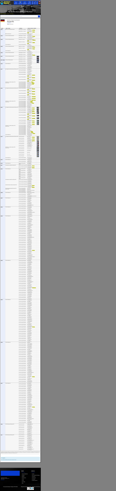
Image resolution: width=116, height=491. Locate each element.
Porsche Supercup (8, 33)
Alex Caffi (28, 420)
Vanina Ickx (28, 265)
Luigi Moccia (29, 338)
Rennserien (15, 3)
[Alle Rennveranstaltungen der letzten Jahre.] (20, 2)
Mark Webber (29, 90)
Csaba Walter (29, 172)
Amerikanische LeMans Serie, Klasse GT (10, 165)
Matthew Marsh (29, 240)
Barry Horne (29, 274)
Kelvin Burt (28, 402)
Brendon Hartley (29, 112)
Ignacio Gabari (29, 244)
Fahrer (23, 479)
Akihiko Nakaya (29, 390)
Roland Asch (29, 189)
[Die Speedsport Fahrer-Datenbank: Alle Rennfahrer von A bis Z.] (29, 2)
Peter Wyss (28, 354)
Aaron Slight (29, 315)
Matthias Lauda (29, 174)
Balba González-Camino (30, 418)
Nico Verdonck (29, 170)
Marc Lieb (28, 128)
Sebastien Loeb (29, 161)
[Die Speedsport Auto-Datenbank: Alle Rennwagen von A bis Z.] (35, 2)
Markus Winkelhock (29, 210)
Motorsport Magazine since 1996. (6, 473)
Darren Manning (29, 358)
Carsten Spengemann (30, 281)
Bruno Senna (29, 208)
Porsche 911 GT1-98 (21, 427)
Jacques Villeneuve (29, 33)
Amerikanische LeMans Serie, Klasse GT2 (10, 179)
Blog (37, 3)
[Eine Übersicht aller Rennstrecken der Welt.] (25, 2)
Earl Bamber (29, 74)
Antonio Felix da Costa (30, 37)
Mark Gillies (28, 233)
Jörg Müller (28, 431)
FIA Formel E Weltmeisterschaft (10, 29)
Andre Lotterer (29, 52)
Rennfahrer (29, 3)
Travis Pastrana (29, 235)
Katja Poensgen (29, 310)
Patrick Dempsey (29, 134)
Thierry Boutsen (29, 447)
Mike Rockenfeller (29, 179)
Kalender (23, 475)
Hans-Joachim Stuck (30, 440)
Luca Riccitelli (29, 249)
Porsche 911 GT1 (21, 447)
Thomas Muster (29, 333)
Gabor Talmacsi (29, 267)
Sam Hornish (29, 383)
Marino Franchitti (29, 397)
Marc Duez (28, 349)
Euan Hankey (29, 177)
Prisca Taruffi (29, 386)
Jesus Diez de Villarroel (30, 372)
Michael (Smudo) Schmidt (30, 237)
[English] (39, 1)
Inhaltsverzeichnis (34, 480)
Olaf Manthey (29, 226)
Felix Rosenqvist (29, 63)
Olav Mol (28, 217)
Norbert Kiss (29, 199)
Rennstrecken (25, 3)
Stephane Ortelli (29, 242)
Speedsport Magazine (3, 13)
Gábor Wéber (29, 308)
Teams (33, 3)
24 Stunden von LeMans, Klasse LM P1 (10, 125)
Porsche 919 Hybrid (21, 136)
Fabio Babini (29, 388)
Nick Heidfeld (29, 163)
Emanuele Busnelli (29, 262)
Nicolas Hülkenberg (29, 133)
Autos (35, 3)
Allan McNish (29, 438)
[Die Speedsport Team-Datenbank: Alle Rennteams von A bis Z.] (32, 2)
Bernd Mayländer (29, 258)
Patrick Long (29, 329)
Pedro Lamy (29, 436)
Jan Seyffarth (29, 253)
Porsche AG (11, 13)
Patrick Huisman (29, 347)
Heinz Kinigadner (29, 370)
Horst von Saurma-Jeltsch (30, 190)
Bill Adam (28, 342)
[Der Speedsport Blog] (37, 2)
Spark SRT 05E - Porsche (22, 52)
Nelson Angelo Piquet (30, 276)
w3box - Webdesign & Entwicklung (34, 486)
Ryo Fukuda (28, 365)
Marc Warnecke (29, 361)
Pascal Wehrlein (29, 31)
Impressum (33, 476)
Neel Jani (28, 72)
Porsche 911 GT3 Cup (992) (22, 44)
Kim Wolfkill (28, 301)
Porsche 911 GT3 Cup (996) (22, 260)
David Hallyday (29, 324)
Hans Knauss (29, 331)
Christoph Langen (29, 356)
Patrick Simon (29, 191)
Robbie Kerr (28, 313)
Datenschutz (34, 477)
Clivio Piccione (29, 285)
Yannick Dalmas (29, 427)
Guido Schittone (29, 422)
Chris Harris (28, 65)
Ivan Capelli (28, 340)
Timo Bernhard (29, 79)
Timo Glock (28, 44)
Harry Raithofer (29, 413)
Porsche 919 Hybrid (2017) (22, 72)
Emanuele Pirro (29, 159)
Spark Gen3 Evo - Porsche (22, 29)
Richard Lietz (29, 165)
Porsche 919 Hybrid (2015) (22, 107)
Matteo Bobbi (29, 260)
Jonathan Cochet (29, 411)
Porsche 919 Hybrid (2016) (22, 90)
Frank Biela (28, 201)
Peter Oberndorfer (29, 404)
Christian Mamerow (29, 290)
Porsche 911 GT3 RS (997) (22, 188)
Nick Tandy (28, 107)
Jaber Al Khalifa (29, 251)
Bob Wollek (28, 429)
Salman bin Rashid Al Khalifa (31, 212)
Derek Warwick (29, 203)
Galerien (23, 476)
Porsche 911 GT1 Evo (21, 436)
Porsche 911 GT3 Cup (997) (22, 192)
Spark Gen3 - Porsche (22, 39)
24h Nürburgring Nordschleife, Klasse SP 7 (10, 188)
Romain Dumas (29, 99)
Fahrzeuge (23, 481)
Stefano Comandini (29, 219)
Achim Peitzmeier (29, 395)
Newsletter (33, 479)
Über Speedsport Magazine (36, 475)
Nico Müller (28, 29)
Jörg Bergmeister (29, 186)
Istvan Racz (28, 306)
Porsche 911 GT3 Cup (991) (22, 63)
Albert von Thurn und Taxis (30, 192)
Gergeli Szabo (29, 269)
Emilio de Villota (29, 374)
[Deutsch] (39, 3)
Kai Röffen (28, 228)
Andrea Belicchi (29, 221)
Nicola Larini (29, 297)
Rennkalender (20, 3)
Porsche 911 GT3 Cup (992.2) (22, 33)
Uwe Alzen (28, 322)
